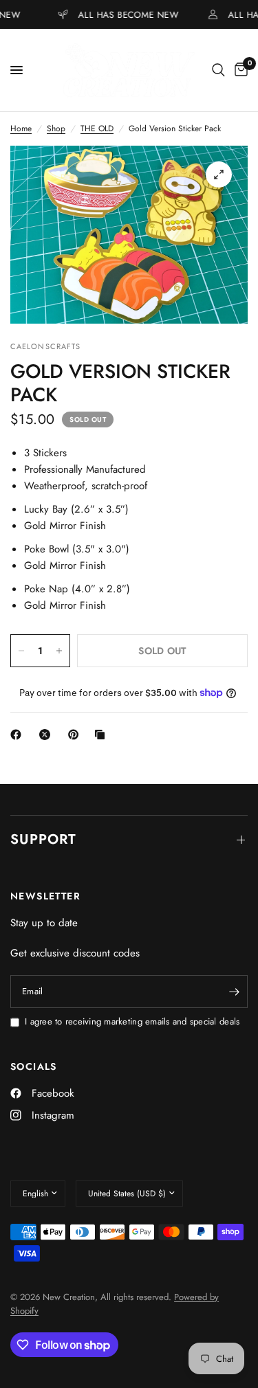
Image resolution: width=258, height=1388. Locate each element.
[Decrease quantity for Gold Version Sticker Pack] (21, 651)
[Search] (218, 70)
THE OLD (97, 128)
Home (21, 128)
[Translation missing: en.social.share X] (47, 734)
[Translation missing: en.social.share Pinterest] (76, 734)
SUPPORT (43, 839)
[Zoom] (219, 174)
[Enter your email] (234, 991)
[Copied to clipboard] (102, 734)
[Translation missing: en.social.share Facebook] (18, 734)
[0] (239, 70)
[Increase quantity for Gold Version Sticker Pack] (59, 651)
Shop (56, 128)
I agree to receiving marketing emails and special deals (132, 1021)
